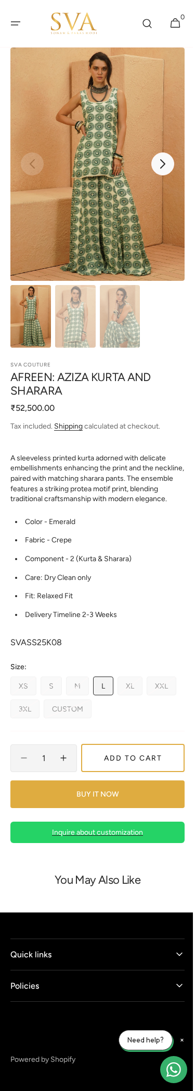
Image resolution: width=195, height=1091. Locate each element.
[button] (15, 23)
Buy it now (93, 804)
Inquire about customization (93, 842)
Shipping (68, 426)
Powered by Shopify (42, 1069)
